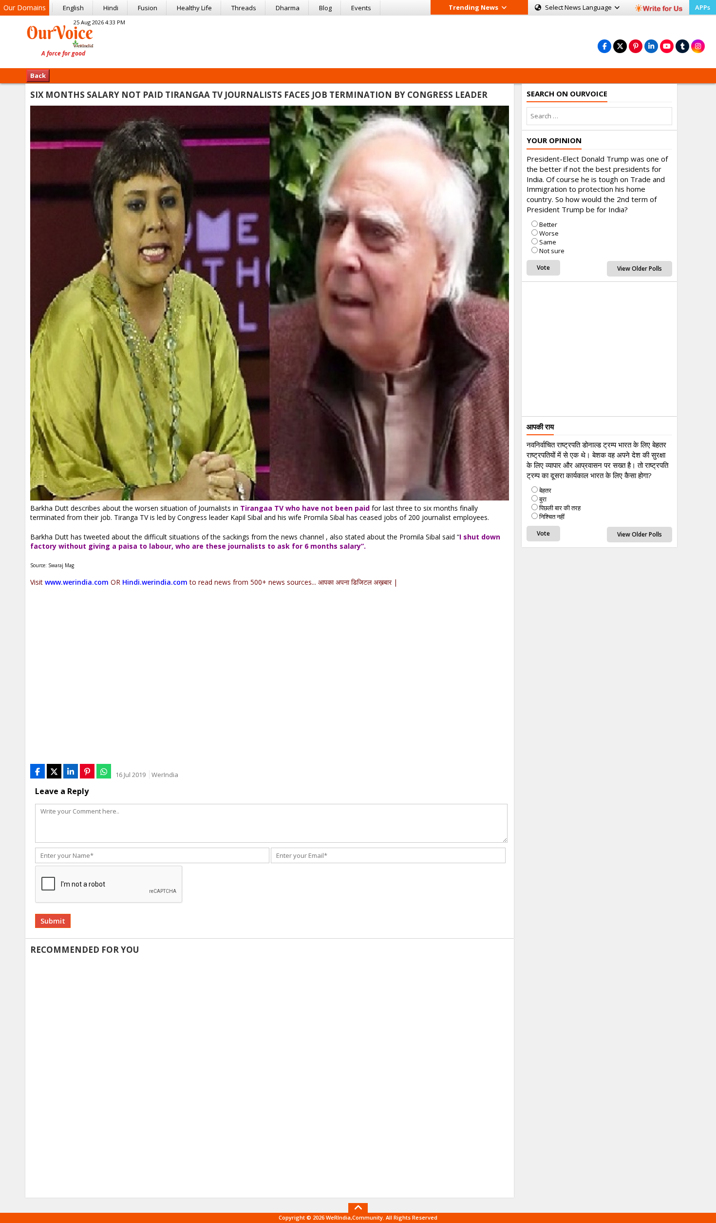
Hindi (110, 7)
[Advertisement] (358, 40)
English (73, 7)
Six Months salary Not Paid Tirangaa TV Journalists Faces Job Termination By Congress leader (259, 94)
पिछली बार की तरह (560, 507)
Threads (243, 7)
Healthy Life (194, 7)
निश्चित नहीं (552, 516)
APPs (702, 7)
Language (579, 7)
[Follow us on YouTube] (667, 46)
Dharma (288, 7)
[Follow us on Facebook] (604, 46)
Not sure (552, 250)
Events (361, 7)
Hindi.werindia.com (155, 582)
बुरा (542, 499)
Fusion (147, 7)
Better (548, 224)
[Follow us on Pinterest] (635, 46)
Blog (325, 7)
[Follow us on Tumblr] (682, 46)
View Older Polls (639, 268)
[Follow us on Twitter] (620, 46)
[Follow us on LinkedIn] (651, 46)
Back (38, 75)
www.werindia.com (77, 582)
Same (547, 242)
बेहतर (545, 490)
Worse (549, 233)
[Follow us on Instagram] (698, 46)
